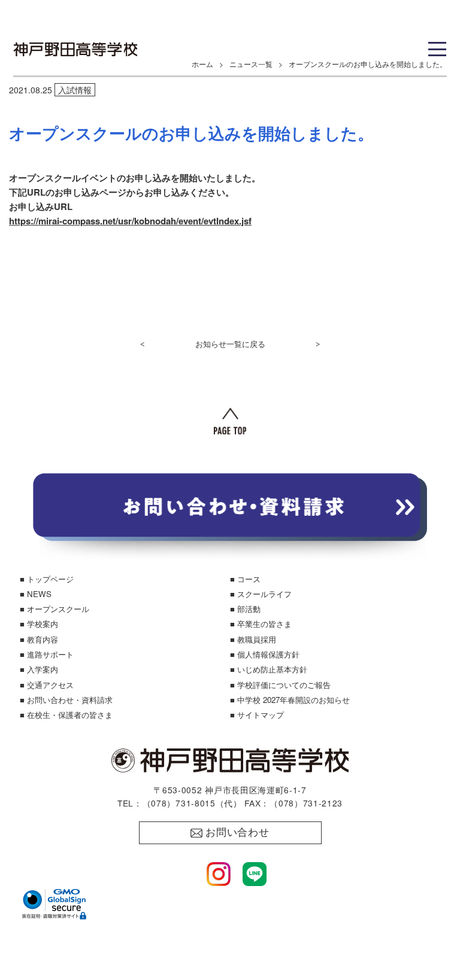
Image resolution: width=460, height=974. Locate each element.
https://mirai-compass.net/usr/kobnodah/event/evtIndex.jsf (130, 220)
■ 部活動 (245, 608)
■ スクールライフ (261, 593)
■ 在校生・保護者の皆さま (66, 714)
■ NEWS (36, 593)
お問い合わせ (237, 832)
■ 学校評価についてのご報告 (280, 684)
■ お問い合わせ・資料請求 (66, 699)
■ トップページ (47, 579)
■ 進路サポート (47, 654)
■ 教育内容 (39, 639)
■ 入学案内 (39, 669)
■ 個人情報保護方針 (264, 654)
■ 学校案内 (39, 623)
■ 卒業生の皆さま (261, 623)
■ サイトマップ (257, 714)
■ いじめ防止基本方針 (268, 669)
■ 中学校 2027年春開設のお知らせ (290, 699)
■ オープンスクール (54, 608)
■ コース (245, 579)
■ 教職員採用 (253, 639)
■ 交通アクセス (47, 684)
